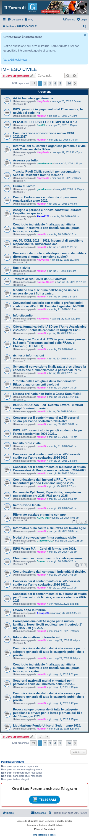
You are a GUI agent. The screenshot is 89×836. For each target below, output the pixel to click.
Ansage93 (43, 613)
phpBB (31, 821)
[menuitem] (15, 19)
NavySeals (43, 101)
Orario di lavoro (24, 186)
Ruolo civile (21, 268)
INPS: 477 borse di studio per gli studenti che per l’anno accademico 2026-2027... (48, 432)
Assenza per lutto (25, 160)
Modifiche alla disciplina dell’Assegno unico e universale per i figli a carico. (46, 291)
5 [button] (60, 83)
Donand (41, 561)
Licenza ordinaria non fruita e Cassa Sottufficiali (47, 394)
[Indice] (44, 7)
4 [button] (55, 83)
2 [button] (45, 83)
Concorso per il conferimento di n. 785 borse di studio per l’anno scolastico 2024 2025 (46, 456)
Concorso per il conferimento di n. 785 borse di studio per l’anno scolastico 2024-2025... (46, 582)
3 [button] (50, 83)
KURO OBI (43, 517)
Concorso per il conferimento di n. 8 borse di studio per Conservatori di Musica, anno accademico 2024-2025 (50, 597)
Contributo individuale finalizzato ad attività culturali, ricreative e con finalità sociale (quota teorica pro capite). (46, 228)
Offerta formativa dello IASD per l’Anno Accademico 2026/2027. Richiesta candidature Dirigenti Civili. (49, 328)
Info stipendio (23, 315)
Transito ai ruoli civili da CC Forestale (39, 279)
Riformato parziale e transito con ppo (39, 514)
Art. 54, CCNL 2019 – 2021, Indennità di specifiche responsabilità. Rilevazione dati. (48, 242)
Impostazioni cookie (44, 835)
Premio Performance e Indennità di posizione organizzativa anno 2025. (45, 198)
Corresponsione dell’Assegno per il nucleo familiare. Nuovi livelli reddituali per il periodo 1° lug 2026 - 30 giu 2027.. (47, 624)
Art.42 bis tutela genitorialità (33, 98)
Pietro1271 (43, 216)
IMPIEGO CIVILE (19, 69)
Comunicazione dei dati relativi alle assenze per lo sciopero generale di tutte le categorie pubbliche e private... (48, 652)
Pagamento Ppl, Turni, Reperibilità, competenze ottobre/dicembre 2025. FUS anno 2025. (47, 494)
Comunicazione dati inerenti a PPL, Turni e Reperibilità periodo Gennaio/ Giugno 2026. (43, 481)
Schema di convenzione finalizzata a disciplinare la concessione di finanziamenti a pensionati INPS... (49, 368)
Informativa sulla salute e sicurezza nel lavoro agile (49, 528)
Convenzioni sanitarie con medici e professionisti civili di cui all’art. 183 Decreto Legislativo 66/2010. (49, 304)
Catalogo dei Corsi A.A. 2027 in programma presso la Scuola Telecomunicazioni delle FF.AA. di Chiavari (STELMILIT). (49, 343)
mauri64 (41, 115)
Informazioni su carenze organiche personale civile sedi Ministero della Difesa (49, 147)
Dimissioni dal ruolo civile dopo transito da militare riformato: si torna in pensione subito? (49, 255)
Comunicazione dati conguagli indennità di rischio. (49, 571)
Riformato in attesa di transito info (37, 637)
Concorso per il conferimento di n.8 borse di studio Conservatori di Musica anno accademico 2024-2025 (49, 468)
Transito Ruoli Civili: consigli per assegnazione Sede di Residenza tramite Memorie (46, 173)
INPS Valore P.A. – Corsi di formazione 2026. (44, 548)
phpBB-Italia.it (55, 825)
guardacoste (44, 163)
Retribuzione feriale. (27, 505)
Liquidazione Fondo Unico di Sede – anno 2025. (47, 725)
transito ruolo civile (27, 443)
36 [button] (69, 83)
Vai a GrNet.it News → (17, 59)
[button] (33, 83)
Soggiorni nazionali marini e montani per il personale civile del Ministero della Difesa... (44, 682)
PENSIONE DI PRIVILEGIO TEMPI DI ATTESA (45, 122)
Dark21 (41, 125)
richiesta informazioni (28, 355)
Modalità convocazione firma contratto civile (44, 537)
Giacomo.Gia (44, 540)
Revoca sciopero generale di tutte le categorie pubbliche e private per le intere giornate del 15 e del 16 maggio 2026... (47, 713)
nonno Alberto (45, 282)
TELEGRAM (47, 799)
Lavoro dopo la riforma (29, 610)
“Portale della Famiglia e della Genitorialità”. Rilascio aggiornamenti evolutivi (45, 382)
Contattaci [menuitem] (40, 812)
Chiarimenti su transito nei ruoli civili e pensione (47, 558)
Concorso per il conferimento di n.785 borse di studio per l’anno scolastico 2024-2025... (46, 419)
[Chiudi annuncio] (85, 35)
